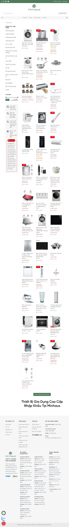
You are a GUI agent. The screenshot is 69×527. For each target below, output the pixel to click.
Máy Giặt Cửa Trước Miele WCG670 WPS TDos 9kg (27, 44)
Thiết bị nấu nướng (10, 37)
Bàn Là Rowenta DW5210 (26, 306)
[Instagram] (3, 1)
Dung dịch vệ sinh (10, 64)
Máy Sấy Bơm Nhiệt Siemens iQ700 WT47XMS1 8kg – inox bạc (55, 332)
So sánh (25, 48)
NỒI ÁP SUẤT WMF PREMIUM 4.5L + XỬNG (41, 355)
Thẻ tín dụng (35, 424)
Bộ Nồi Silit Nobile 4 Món (55, 71)
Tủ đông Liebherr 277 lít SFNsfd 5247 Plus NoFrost (56, 307)
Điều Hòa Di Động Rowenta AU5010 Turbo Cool (55, 44)
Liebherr (25, 17)
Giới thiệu (8, 424)
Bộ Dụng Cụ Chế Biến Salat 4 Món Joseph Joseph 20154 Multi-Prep (55, 180)
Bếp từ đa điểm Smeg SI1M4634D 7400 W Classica (55, 229)
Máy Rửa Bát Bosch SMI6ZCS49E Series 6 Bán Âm (27, 281)
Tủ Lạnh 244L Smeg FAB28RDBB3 (27, 150)
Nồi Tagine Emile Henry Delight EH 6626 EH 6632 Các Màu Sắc (55, 356)
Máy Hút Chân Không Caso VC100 (41, 97)
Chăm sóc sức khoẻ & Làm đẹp (11, 51)
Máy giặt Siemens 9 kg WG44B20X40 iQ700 (55, 205)
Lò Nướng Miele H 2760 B (41, 330)
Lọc (7, 99)
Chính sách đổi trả (24, 424)
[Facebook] (1, 1)
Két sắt (7, 68)
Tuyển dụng (8, 432)
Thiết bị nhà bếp (9, 34)
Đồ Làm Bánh (8, 83)
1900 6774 (42, 504)
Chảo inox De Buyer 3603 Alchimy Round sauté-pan (41, 72)
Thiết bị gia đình (9, 30)
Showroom (65, 1)
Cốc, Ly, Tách (8, 44)
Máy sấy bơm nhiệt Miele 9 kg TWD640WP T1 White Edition (42, 230)
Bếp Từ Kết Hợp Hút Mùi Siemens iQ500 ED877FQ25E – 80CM (41, 256)
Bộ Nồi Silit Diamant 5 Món (56, 254)
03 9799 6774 (52, 433)
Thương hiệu (37, 17)
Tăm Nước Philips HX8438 (55, 280)
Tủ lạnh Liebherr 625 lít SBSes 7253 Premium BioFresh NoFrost (27, 256)
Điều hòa (7, 79)
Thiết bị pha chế (9, 41)
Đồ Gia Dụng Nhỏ (10, 47)
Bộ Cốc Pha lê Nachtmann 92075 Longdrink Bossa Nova (41, 206)
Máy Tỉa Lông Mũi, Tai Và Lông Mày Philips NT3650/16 (42, 179)
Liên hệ (44, 17)
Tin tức (7, 427)
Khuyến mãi (8, 429)
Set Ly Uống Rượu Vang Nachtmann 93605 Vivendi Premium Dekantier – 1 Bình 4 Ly (55, 99)
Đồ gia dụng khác (10, 71)
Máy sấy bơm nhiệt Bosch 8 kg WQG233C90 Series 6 (27, 73)
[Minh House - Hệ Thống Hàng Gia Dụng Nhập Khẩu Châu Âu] (34, 7)
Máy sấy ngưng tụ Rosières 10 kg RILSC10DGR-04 (41, 127)
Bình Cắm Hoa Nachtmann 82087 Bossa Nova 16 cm (41, 307)
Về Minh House (57, 1)
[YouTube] (8, 1)
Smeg (30, 17)
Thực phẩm (8, 61)
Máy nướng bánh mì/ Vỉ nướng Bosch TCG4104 (28, 205)
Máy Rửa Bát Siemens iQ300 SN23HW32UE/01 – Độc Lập (27, 128)
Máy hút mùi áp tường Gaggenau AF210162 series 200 (27, 229)
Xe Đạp (7, 90)
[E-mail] (6, 1)
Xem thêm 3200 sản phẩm (42, 394)
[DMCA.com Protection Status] (15, 476)
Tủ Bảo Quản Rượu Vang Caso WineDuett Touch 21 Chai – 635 (41, 152)
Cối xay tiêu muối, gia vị (11, 57)
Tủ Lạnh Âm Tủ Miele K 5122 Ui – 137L (27, 330)
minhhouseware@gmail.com (53, 438)
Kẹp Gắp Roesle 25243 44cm (55, 126)
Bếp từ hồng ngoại (10, 86)
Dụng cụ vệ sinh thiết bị (11, 75)
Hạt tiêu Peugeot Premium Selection (27, 97)
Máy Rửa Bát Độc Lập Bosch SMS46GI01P (41, 44)
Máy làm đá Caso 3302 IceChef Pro (27, 178)
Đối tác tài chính (36, 431)
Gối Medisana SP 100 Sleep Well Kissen (55, 151)
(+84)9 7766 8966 (49, 431)
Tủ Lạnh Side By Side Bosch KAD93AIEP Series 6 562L (28, 355)
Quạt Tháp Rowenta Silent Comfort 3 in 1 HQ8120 (42, 281)
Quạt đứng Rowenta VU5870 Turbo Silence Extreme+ (28, 382)
